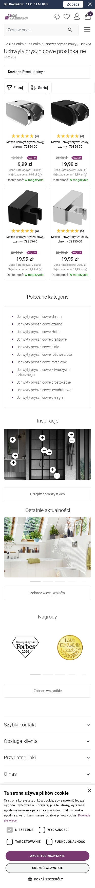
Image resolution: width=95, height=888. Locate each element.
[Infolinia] (57, 16)
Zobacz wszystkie (48, 691)
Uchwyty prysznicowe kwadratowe (43, 390)
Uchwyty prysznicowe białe (37, 347)
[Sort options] (40, 87)
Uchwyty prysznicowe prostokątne (43, 382)
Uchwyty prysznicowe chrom (39, 317)
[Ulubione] (67, 16)
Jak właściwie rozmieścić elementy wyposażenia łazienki (47, 524)
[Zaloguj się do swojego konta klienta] (77, 16)
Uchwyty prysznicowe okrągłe (39, 397)
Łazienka (34, 44)
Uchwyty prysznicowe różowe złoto (44, 354)
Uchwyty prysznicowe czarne (39, 324)
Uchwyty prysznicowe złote (37, 332)
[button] (88, 16)
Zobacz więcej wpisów (47, 593)
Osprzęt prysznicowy (60, 44)
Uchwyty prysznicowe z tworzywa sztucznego (43, 372)
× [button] (89, 790)
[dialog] (47, 836)
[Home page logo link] (16, 16)
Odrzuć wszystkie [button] (47, 868)
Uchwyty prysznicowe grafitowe (41, 339)
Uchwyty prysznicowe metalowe (41, 362)
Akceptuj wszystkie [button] (47, 856)
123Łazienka (14, 44)
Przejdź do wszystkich (47, 494)
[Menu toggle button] (86, 29)
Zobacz (73, 4)
